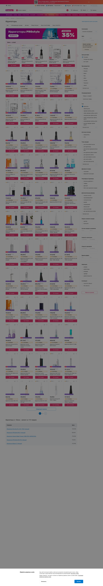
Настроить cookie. (75, 573)
